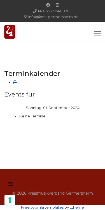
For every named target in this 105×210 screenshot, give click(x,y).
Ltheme (77, 207)
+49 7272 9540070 (53, 11)
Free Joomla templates (42, 207)
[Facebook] (48, 5)
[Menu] (97, 33)
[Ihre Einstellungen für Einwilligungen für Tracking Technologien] (9, 200)
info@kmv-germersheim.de (53, 17)
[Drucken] (15, 82)
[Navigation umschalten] (10, 184)
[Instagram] (57, 5)
